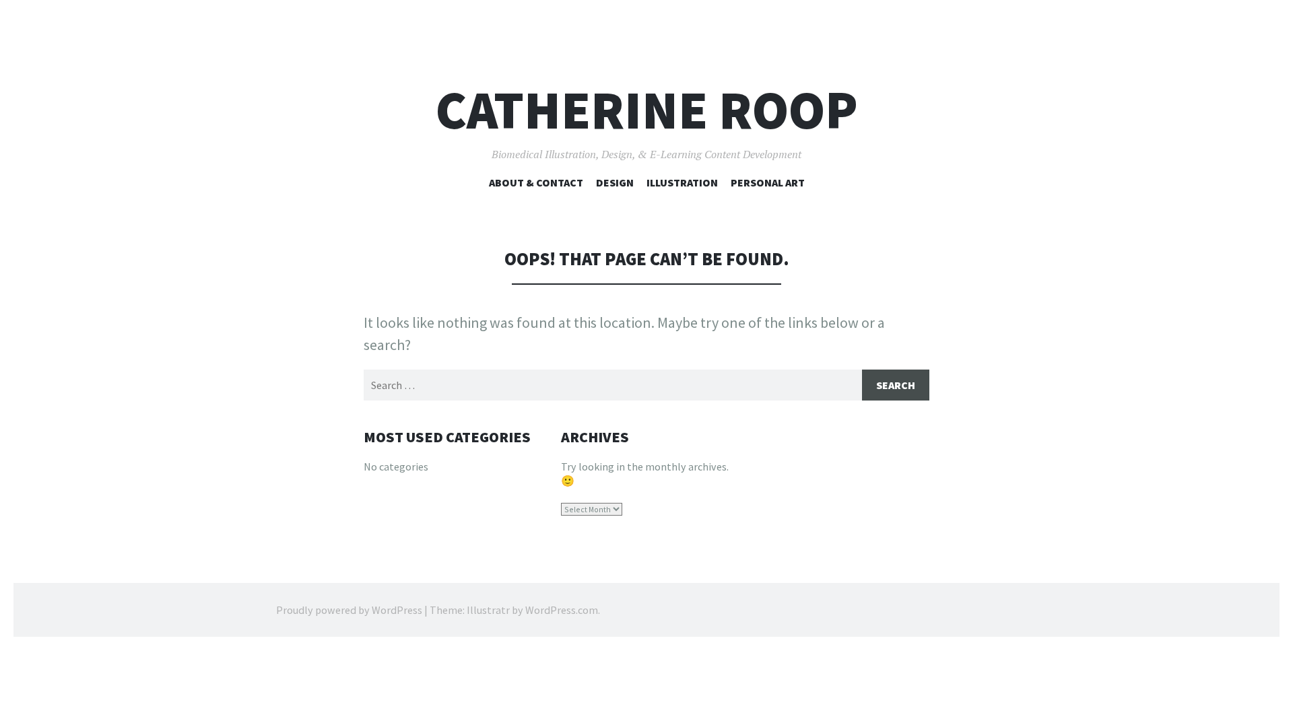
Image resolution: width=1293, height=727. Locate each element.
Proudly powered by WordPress (349, 610)
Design (615, 182)
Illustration (682, 182)
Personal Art (768, 182)
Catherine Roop (647, 110)
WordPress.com (561, 610)
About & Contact (536, 182)
